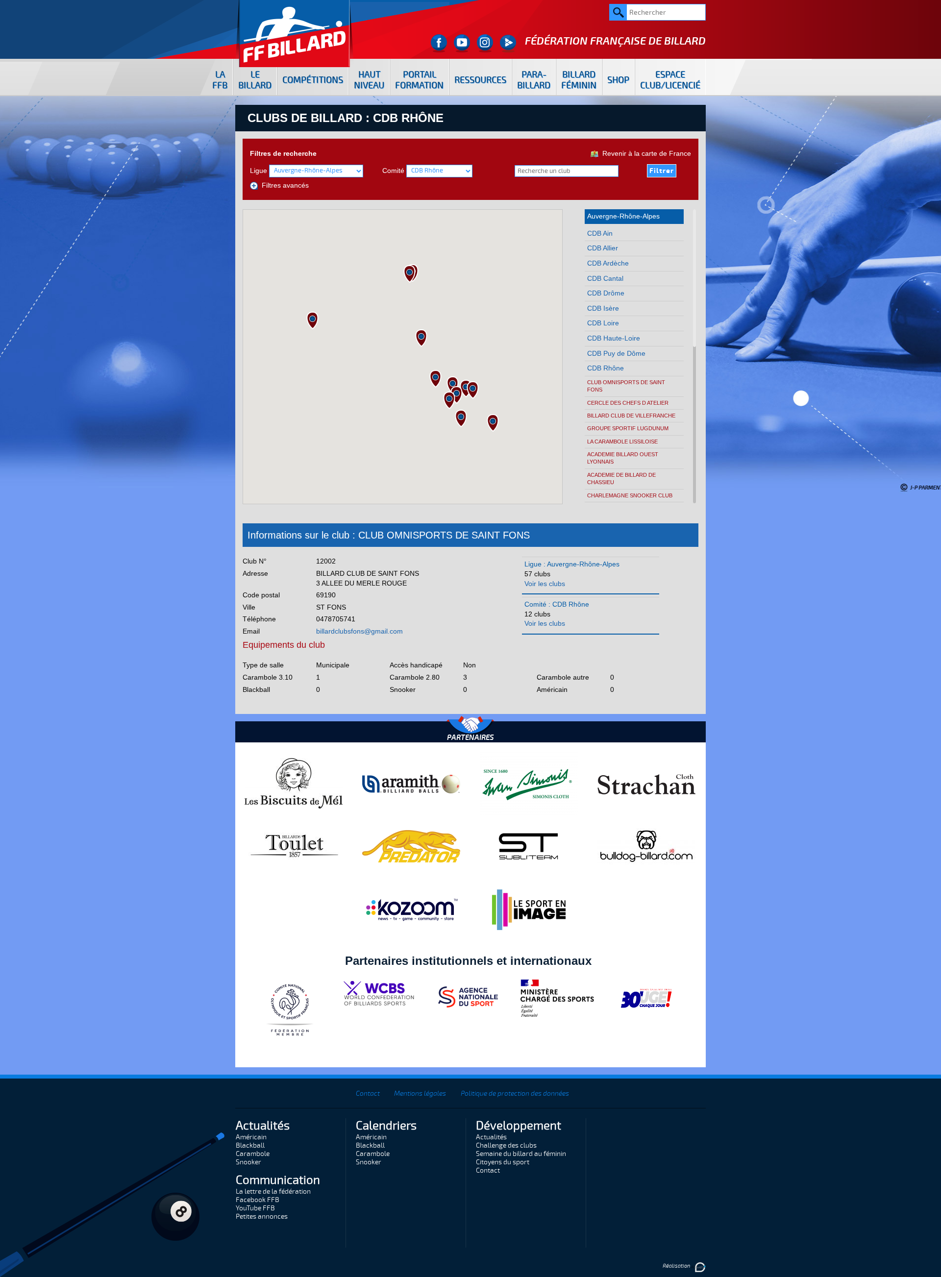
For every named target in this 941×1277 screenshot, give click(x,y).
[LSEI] (529, 909)
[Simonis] (529, 783)
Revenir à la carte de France (644, 153)
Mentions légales (420, 1093)
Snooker (248, 1162)
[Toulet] (294, 845)
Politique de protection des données (515, 1093)
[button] (461, 418)
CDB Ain (600, 233)
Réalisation (677, 1266)
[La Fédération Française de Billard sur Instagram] (485, 43)
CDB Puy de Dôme (616, 353)
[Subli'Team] (529, 845)
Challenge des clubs (506, 1145)
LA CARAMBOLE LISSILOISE (622, 441)
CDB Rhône (605, 368)
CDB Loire (603, 323)
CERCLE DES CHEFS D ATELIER (628, 403)
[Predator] (411, 845)
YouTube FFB (255, 1208)
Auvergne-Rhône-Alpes (623, 216)
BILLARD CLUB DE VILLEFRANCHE (631, 415)
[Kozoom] (411, 909)
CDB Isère (603, 308)
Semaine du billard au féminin (521, 1154)
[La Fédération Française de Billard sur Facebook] (439, 43)
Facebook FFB (257, 1200)
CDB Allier (602, 248)
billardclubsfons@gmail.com (359, 631)
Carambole (253, 1154)
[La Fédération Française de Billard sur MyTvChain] (508, 43)
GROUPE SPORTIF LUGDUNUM (628, 428)
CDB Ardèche (608, 263)
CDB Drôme (605, 293)
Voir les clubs (544, 584)
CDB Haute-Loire (613, 338)
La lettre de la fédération (273, 1191)
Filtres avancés (283, 185)
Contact (368, 1093)
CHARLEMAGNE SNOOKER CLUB (629, 495)
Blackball (250, 1145)
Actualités (491, 1137)
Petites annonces (262, 1216)
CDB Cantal (605, 278)
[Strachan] (646, 783)
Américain (251, 1137)
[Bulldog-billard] (646, 845)
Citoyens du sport (502, 1162)
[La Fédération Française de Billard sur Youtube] (462, 43)
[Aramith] (411, 783)
